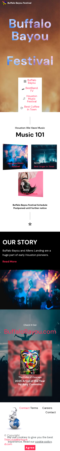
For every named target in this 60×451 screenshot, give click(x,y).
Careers (47, 408)
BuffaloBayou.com (30, 332)
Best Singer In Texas (44, 166)
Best (27, 106)
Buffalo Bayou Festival (19, 2)
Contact (24, 408)
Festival (31, 101)
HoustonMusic (31, 97)
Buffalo (31, 80)
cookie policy (43, 441)
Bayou (32, 83)
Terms (34, 408)
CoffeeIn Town (33, 108)
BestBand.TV (31, 89)
